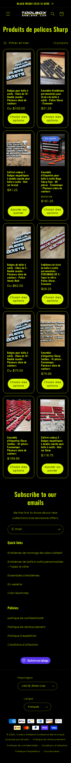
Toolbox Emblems (26, 735)
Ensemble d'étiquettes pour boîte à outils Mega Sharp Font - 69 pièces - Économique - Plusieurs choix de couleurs (52, 182)
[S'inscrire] (59, 529)
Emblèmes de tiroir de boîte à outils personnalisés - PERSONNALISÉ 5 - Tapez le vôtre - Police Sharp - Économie (51, 274)
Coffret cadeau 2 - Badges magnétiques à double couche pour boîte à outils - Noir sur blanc (52, 444)
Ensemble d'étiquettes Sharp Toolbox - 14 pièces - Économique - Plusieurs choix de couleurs (52, 360)
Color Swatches (18, 593)
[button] (8, 14)
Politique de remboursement (26, 627)
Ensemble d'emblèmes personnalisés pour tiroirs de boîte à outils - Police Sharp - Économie (52, 97)
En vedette (15, 584)
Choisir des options (18, 118)
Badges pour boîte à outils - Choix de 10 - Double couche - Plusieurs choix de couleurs (18, 97)
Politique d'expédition (22, 635)
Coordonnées (51, 751)
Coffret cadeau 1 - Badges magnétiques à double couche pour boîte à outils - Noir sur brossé (18, 179)
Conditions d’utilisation (55, 746)
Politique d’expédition (27, 751)
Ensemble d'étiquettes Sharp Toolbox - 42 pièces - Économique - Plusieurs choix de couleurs (18, 445)
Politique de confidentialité (22, 746)
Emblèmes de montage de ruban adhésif (35, 553)
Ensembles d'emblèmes (24, 575)
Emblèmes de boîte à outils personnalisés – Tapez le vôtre (35, 564)
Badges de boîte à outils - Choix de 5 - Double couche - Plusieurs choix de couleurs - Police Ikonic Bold (17, 272)
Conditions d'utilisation (23, 644)
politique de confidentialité (26, 618)
